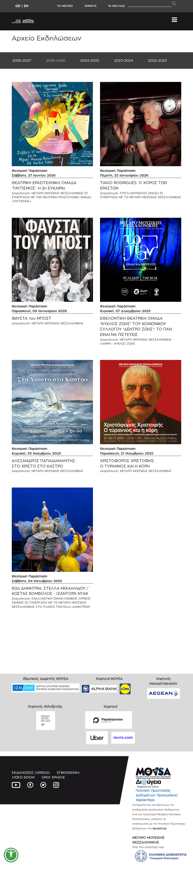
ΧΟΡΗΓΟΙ (90, 5)
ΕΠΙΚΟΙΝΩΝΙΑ (68, 772)
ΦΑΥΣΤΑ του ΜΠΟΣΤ (31, 318)
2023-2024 (123, 60)
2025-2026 (55, 60)
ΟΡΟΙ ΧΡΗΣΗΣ (53, 777)
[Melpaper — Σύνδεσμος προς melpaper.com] (139, 687)
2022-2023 (157, 60)
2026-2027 (21, 60)
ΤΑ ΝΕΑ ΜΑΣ (116, 5)
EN (26, 6)
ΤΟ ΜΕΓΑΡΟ (65, 5)
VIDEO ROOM (23, 777)
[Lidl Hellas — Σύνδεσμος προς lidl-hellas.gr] (118, 687)
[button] (11, 855)
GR (17, 6)
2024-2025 (89, 60)
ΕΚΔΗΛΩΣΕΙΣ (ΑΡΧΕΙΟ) (31, 772)
